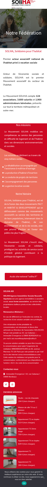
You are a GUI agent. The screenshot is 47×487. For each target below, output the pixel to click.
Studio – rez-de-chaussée (28, 398)
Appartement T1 (24, 451)
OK (24, 483)
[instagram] (12, 384)
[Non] (44, 478)
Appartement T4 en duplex (28, 441)
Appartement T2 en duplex (28, 419)
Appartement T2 (24, 462)
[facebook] (6, 384)
